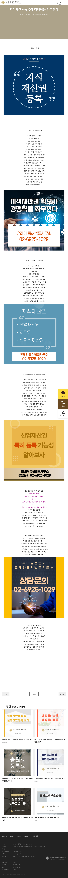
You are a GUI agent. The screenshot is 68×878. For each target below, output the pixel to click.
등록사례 (26, 836)
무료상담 (19, 836)
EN (60, 3)
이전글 (6, 694)
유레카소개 (5, 836)
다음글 (62, 694)
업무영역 (12, 836)
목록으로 (34, 694)
